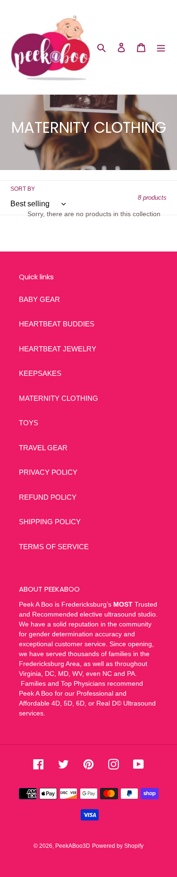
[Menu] (161, 47)
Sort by (22, 189)
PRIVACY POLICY (48, 472)
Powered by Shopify (117, 846)
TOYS (28, 423)
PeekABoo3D (72, 846)
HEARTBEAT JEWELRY (57, 349)
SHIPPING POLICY (50, 522)
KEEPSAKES (40, 373)
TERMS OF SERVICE (54, 547)
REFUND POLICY (47, 497)
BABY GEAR (39, 299)
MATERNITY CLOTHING (58, 398)
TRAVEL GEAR (43, 448)
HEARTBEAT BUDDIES (56, 324)
